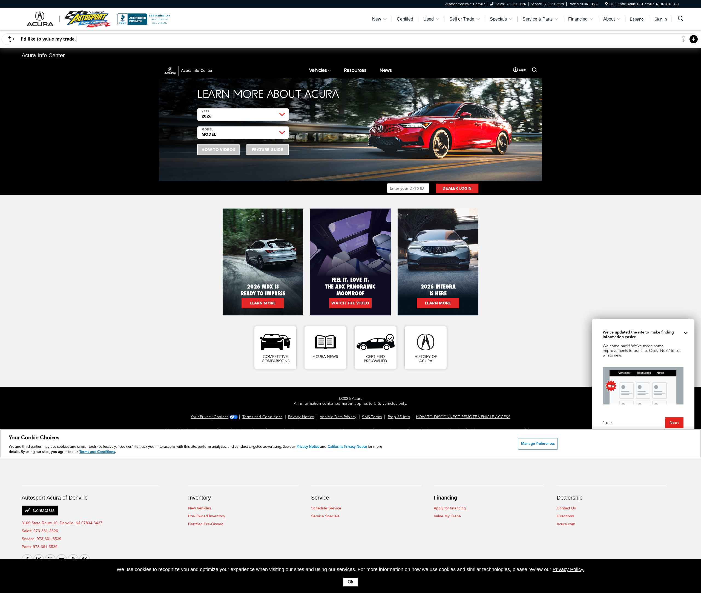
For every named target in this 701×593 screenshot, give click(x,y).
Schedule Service (326, 508)
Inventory (199, 498)
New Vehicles (199, 508)
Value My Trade (447, 516)
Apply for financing (450, 508)
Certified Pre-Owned (205, 524)
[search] (680, 19)
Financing (445, 498)
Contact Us (43, 510)
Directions (565, 516)
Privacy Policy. (568, 569)
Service (320, 498)
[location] (606, 4)
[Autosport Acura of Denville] (69, 18)
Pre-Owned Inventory (206, 516)
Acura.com (566, 524)
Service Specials (325, 516)
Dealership (569, 498)
